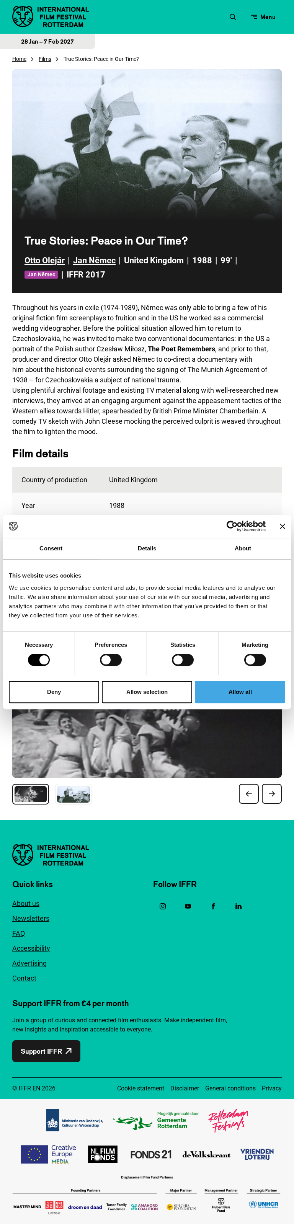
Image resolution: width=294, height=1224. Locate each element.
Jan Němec (94, 260)
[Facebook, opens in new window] (213, 906)
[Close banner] (282, 526)
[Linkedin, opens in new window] (238, 906)
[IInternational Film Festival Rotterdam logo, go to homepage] (50, 16)
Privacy (272, 1088)
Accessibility (31, 948)
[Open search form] (233, 17)
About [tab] (243, 548)
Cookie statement (140, 1088)
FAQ (18, 933)
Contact (24, 978)
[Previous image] (249, 794)
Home (19, 59)
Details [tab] (147, 548)
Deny (54, 692)
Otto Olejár (44, 260)
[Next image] (272, 794)
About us (25, 903)
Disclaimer (184, 1088)
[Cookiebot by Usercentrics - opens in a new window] (232, 526)
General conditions (230, 1088)
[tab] (30, 794)
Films (45, 59)
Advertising (29, 963)
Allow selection (147, 692)
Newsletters (30, 918)
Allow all (240, 692)
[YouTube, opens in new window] (188, 906)
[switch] (111, 660)
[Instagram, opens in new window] (162, 906)
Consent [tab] (50, 548)
